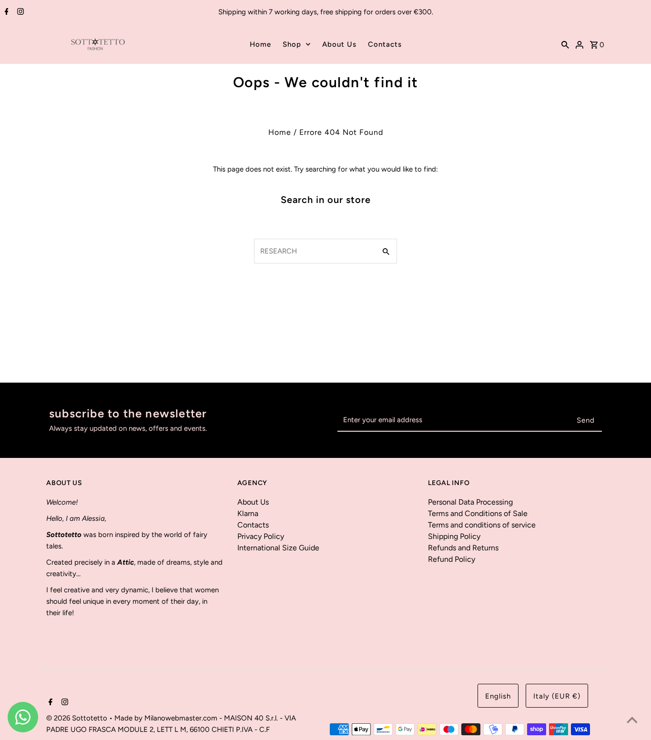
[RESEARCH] (565, 44)
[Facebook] (5, 12)
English (498, 696)
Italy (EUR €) (556, 696)
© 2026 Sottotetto (77, 718)
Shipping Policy (454, 536)
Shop (292, 44)
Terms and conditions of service (482, 524)
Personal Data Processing (470, 502)
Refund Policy (451, 559)
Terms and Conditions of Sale (478, 513)
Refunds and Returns (463, 547)
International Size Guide (278, 547)
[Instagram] (19, 12)
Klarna (247, 513)
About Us (339, 44)
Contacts (385, 44)
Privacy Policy (260, 536)
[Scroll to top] (631, 720)
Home (260, 44)
